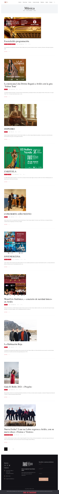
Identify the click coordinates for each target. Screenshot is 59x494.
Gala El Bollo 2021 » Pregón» (18, 386)
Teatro (13, 44)
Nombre (40, 468)
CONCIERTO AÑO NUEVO (17, 214)
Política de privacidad (33, 492)
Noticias (9, 44)
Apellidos (40, 473)
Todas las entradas (29, 10)
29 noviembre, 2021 (13, 304)
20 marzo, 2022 (16, 174)
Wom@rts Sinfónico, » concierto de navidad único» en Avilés (28, 300)
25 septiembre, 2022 (21, 44)
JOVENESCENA (12, 256)
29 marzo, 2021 (12, 389)
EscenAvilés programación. (16, 41)
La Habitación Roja (13, 344)
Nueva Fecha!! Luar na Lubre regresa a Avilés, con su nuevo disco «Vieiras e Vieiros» (29, 430)
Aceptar (25, 492)
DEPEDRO (9, 129)
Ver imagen (23, 27)
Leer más (5, 51)
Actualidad (7, 434)
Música (6, 44)
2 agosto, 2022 (12, 89)
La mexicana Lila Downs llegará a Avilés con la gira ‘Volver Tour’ (28, 85)
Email (40, 464)
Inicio (24, 10)
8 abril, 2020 (17, 434)
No (27, 492)
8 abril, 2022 (12, 131)
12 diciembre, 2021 (16, 259)
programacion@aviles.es (10, 478)
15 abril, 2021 (12, 347)
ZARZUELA (10, 171)
